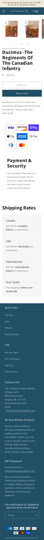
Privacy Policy (11, 371)
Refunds (8, 328)
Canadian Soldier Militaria (18, 538)
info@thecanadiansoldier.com (20, 410)
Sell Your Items (12, 352)
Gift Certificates (12, 358)
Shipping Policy (12, 334)
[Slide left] (16, 43)
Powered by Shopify (32, 538)
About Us (9, 365)
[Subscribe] (36, 515)
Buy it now (22, 93)
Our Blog (9, 315)
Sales (7, 321)
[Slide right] (28, 43)
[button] (3, 11)
